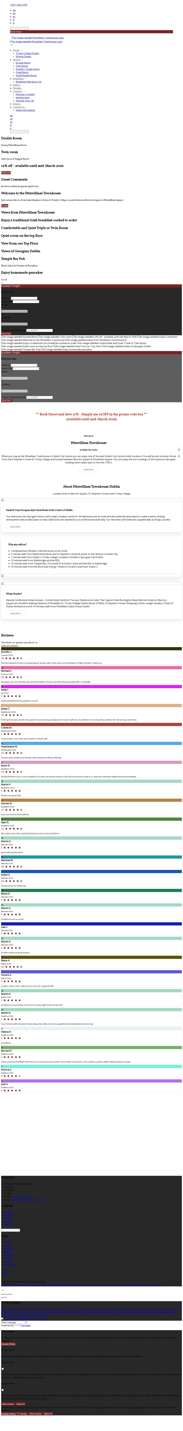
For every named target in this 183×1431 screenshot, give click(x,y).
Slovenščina (24, 1315)
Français (8, 1221)
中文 (45, 1315)
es (14, 16)
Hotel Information (25, 110)
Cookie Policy (110, 1284)
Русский (154, 1312)
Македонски (119, 1309)
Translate (25, 1325)
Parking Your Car (25, 100)
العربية (73, 1309)
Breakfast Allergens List (28, 81)
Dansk (49, 1309)
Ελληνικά (59, 1309)
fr (14, 19)
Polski (135, 1312)
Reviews (17, 88)
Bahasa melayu (134, 1309)
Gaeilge (88, 1309)
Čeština (177, 1309)
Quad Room (22, 72)
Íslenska (53, 1312)
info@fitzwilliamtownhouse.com (28, 1199)
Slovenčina (36, 1315)
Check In (5, 298)
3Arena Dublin (23, 56)
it (13, 23)
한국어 (115, 1312)
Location (18, 91)
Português (125, 1312)
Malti (145, 1309)
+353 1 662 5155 (18, 4)
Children (5, 317)
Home (16, 50)
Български (155, 1309)
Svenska (173, 1312)
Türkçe (83, 1312)
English (8, 1215)
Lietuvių (97, 1309)
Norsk (62, 1312)
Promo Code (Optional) (13, 330)
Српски (5, 1315)
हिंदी (3, 1312)
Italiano (8, 1224)
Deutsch (8, 1212)
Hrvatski (18, 1312)
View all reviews (9, 645)
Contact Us (19, 107)
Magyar (9, 1312)
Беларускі (166, 1309)
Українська (98, 1312)
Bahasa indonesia (33, 1312)
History (17, 103)
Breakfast (18, 78)
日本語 (108, 1312)
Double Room (23, 62)
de (14, 10)
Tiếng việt (144, 1312)
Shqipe (13, 1315)
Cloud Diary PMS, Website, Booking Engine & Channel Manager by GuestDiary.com (45, 1284)
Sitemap (96, 1284)
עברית (46, 1312)
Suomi (80, 1309)
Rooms (17, 59)
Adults (4, 304)
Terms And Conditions (132, 1284)
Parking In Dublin (25, 94)
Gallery (16, 85)
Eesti (66, 1309)
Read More (88, 469)
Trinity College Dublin (27, 53)
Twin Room (22, 66)
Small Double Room (26, 75)
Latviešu (106, 1309)
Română (163, 1312)
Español (8, 1218)
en (14, 13)
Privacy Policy (153, 1284)
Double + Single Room (28, 69)
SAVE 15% (6, 172)
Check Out (6, 301)
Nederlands (72, 1312)
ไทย (89, 1312)
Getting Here (23, 97)
